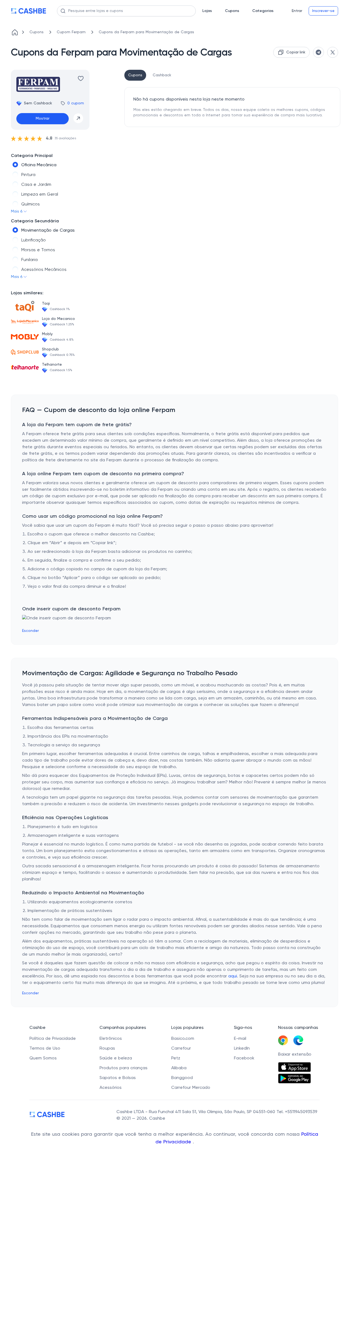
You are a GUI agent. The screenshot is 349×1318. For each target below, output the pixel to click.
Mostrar (42, 118)
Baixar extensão (294, 1054)
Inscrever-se (323, 11)
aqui (232, 976)
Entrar (297, 11)
